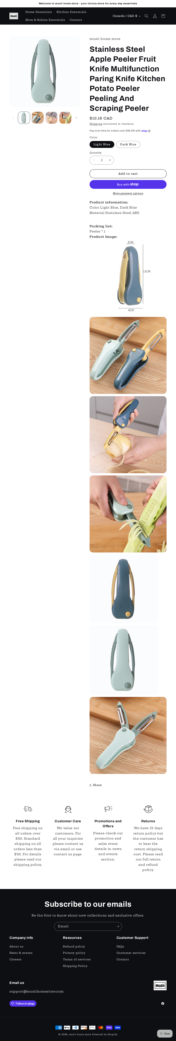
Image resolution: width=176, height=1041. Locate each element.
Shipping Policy (75, 966)
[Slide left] (13, 117)
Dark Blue (128, 144)
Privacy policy (74, 953)
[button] (146, 16)
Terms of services (77, 959)
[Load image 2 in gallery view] (38, 118)
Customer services (131, 953)
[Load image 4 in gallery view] (65, 118)
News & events (21, 953)
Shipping (96, 123)
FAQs (120, 946)
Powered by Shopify (105, 1034)
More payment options (128, 193)
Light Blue (102, 144)
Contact (123, 959)
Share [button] (97, 785)
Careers (15, 959)
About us (16, 946)
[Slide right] (76, 117)
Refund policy (74, 946)
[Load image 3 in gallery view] (51, 118)
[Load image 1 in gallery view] (24, 118)
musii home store (80, 1034)
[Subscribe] (118, 926)
